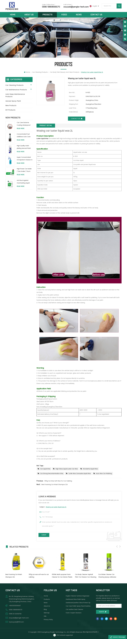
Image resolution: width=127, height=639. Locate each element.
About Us (29, 14)
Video (64, 14)
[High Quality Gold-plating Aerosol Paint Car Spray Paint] (10, 149)
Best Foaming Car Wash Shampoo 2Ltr (54, 484)
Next (120, 546)
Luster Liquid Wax (42, 138)
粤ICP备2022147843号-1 (91, 632)
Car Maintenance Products (16, 89)
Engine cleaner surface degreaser (77, 596)
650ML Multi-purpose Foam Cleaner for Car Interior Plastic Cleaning (39, 575)
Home (12, 14)
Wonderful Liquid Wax (90, 469)
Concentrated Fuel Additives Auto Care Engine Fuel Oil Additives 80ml (23, 135)
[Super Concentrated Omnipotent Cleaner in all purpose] (10, 160)
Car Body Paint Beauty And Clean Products (64, 72)
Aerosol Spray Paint (13, 101)
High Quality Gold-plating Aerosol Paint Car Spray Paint (24, 147)
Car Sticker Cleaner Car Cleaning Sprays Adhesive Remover (84, 575)
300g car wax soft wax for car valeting (58, 481)
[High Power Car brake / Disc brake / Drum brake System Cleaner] (10, 172)
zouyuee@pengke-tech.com (76, 7)
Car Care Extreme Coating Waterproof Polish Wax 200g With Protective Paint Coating (24, 123)
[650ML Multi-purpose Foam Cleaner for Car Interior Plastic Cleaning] (39, 561)
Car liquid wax (45, 469)
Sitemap (46, 613)
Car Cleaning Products (40, 72)
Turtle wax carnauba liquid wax (79, 473)
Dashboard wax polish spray (75, 599)
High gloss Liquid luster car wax (67, 469)
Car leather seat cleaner (74, 609)
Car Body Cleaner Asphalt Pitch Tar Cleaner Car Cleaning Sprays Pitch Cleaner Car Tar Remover (62, 575)
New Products (10, 105)
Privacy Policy (48, 619)
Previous (117, 546)
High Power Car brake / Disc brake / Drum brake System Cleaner (24, 170)
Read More (20, 128)
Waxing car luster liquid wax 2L (56, 507)
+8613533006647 (15, 606)
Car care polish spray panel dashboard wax (78, 606)
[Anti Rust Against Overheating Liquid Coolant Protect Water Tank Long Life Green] (10, 183)
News (79, 14)
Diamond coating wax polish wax (108, 575)
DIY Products (10, 110)
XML (45, 616)
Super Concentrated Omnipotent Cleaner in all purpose (24, 158)
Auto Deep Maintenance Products (15, 95)
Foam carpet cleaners (73, 613)
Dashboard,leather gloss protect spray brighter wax (78, 603)
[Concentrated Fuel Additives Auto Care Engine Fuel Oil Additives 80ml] (10, 137)
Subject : (52, 507)
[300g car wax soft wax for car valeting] (16, 561)
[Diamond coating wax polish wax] (109, 561)
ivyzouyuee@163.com (16, 622)
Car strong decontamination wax (51, 473)
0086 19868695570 (51, 7)
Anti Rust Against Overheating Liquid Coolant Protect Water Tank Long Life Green (24, 181)
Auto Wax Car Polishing (104, 473)
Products (47, 14)
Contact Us (96, 14)
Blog (45, 609)
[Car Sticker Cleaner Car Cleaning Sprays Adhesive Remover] (85, 561)
